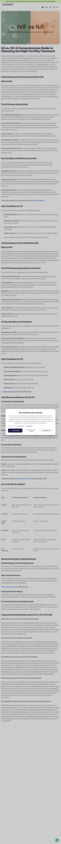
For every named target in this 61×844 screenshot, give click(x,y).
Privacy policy (21, 426)
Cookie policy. (29, 426)
